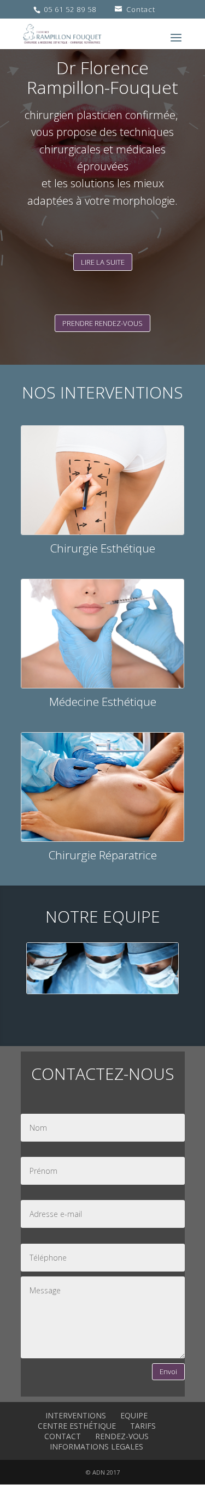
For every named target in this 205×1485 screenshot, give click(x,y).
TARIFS (143, 1426)
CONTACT (62, 1436)
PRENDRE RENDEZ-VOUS (102, 323)
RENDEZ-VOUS (122, 1436)
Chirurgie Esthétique (102, 548)
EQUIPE (134, 1415)
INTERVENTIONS (75, 1415)
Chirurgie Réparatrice (103, 855)
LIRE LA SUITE (103, 262)
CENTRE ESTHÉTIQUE (77, 1426)
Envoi (168, 1371)
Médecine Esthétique (102, 701)
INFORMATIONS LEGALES (96, 1446)
